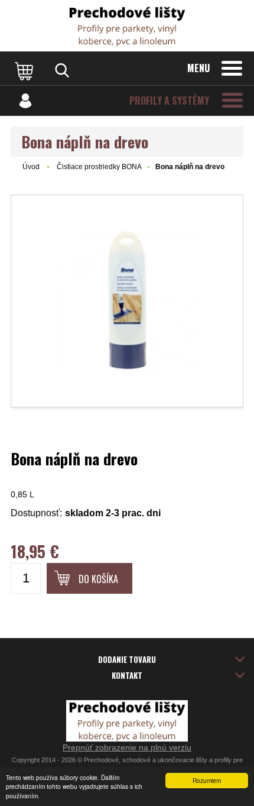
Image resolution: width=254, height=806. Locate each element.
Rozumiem (207, 780)
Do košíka (98, 579)
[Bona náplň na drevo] (127, 301)
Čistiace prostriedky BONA (99, 167)
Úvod (31, 167)
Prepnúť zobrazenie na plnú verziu (127, 747)
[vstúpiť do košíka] (25, 70)
